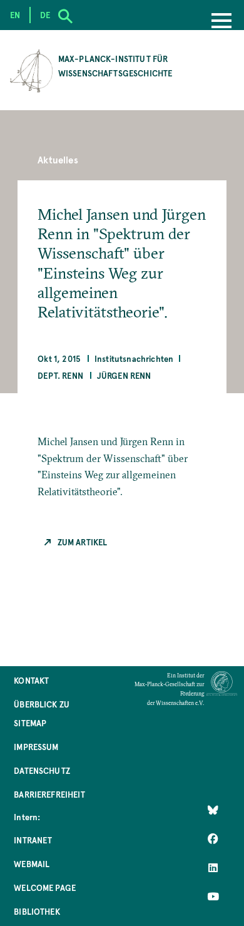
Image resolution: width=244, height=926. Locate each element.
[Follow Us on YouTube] (213, 896)
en (15, 15)
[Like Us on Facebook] (213, 839)
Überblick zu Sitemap (41, 713)
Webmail (31, 864)
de (45, 15)
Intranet (33, 840)
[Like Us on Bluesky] (213, 810)
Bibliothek (37, 911)
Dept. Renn (60, 375)
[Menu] (221, 21)
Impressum (36, 747)
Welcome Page (45, 887)
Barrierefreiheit (49, 794)
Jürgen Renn (124, 375)
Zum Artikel (82, 542)
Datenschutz (42, 770)
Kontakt (31, 680)
